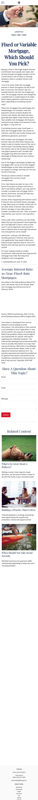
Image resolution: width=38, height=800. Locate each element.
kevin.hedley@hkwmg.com (19, 780)
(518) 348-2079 (21, 772)
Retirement (19, 787)
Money (19, 798)
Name (3, 377)
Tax (19, 795)
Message (4, 399)
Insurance (19, 793)
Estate (19, 791)
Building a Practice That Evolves (19, 509)
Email (3, 388)
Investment (19, 789)
